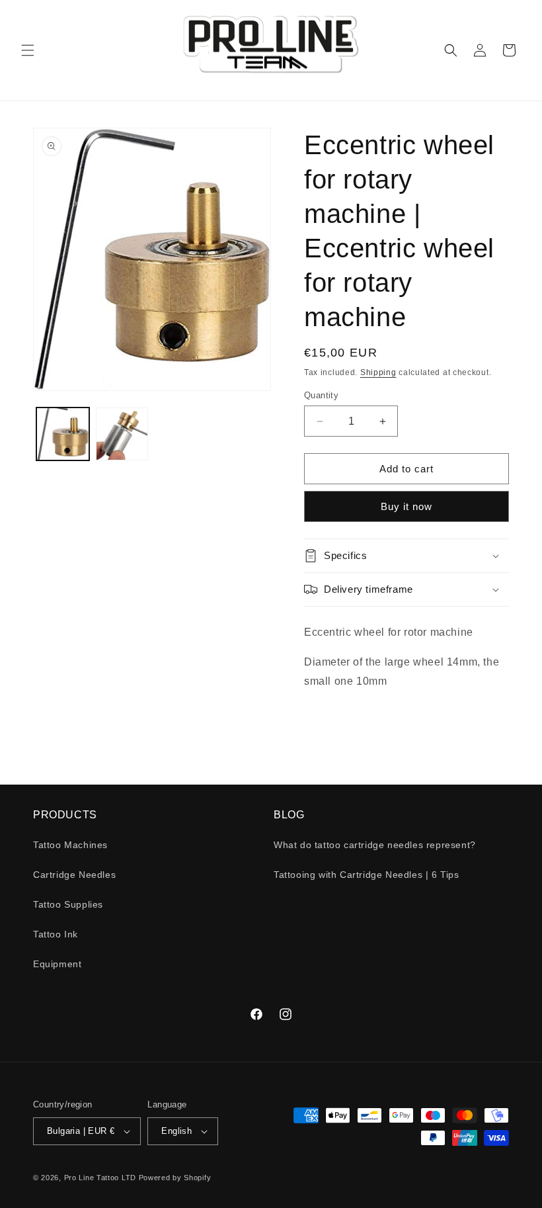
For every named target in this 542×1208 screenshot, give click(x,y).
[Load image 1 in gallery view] (62, 434)
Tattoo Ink (55, 934)
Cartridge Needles (74, 874)
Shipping (378, 372)
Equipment (57, 964)
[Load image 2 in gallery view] (122, 434)
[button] (27, 50)
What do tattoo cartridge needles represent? (375, 845)
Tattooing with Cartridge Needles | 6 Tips (366, 874)
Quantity (321, 395)
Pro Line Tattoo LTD (101, 1178)
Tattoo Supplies (68, 904)
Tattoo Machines (70, 845)
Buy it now (406, 506)
